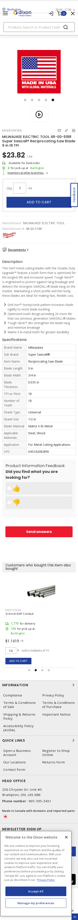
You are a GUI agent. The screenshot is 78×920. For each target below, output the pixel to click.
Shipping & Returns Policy (19, 716)
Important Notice (56, 714)
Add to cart (39, 202)
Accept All (36, 891)
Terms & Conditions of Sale (19, 705)
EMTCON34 (13, 610)
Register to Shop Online (56, 753)
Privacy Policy (53, 695)
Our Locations (14, 762)
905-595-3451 (40, 801)
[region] (36, 874)
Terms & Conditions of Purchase (58, 705)
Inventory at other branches (26, 173)
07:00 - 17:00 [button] (63, 10)
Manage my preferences (36, 903)
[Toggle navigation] (5, 13)
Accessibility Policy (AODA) (18, 728)
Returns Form (53, 762)
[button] (25, 100)
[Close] (66, 837)
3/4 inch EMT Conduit (19, 614)
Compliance (12, 695)
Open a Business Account (17, 753)
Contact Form (14, 769)
